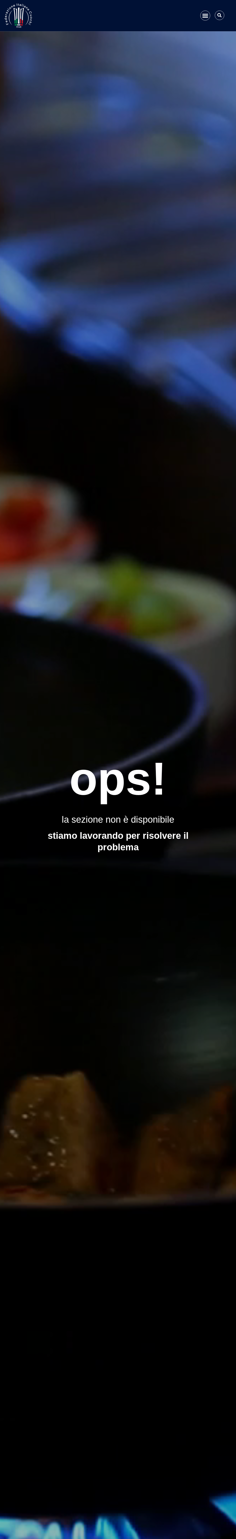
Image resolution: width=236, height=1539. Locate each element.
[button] (205, 15)
